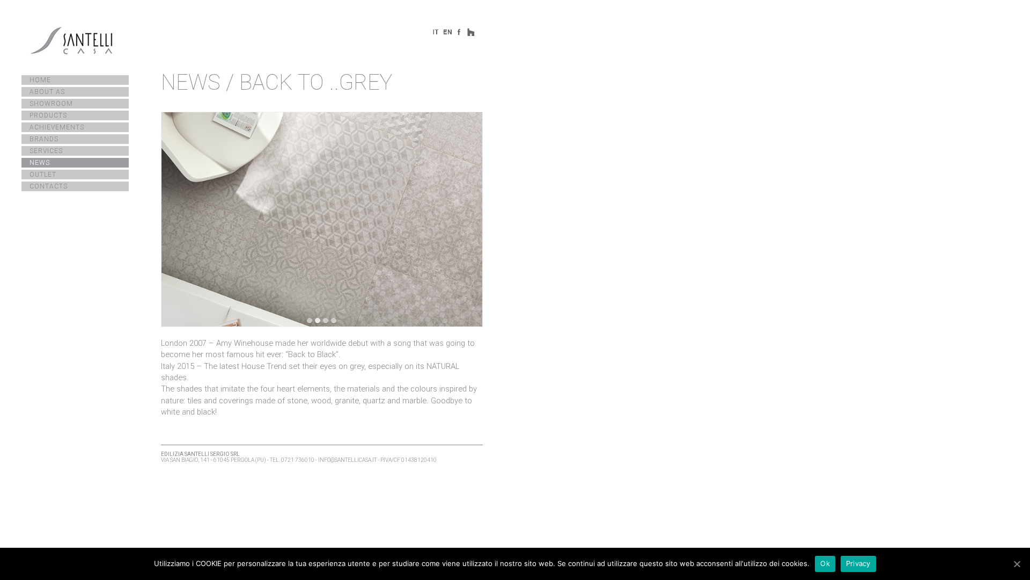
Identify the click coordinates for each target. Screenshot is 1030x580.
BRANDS (44, 139)
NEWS (40, 162)
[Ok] (1016, 564)
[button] (310, 321)
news (190, 82)
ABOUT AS (47, 92)
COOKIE (209, 563)
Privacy (858, 563)
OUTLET (43, 174)
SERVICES (46, 151)
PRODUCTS (48, 115)
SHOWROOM (51, 103)
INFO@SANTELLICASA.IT (347, 460)
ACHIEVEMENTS (57, 127)
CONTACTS (49, 186)
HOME (40, 80)
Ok (825, 563)
